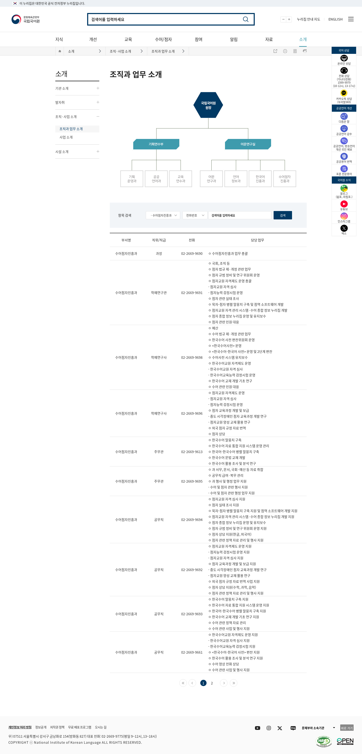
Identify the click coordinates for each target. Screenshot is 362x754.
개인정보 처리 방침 (19, 727)
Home (60, 51)
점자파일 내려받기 (295, 51)
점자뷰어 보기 (305, 51)
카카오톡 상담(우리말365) (344, 100)
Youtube (256, 728)
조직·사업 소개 (66, 116)
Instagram (268, 728)
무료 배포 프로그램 (79, 727)
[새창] (321, 738)
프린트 (285, 51)
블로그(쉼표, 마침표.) (344, 195)
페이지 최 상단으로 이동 (323, 709)
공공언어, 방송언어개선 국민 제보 (344, 147)
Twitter (280, 728)
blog (293, 728)
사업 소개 (66, 137)
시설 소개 (62, 151)
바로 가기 (347, 728)
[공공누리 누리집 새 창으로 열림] (343, 738)
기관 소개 (62, 88)
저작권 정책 (57, 727)
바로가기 (100, 51)
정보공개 (40, 727)
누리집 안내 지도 (308, 19)
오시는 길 (100, 727)
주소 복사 (275, 51)
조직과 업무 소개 (71, 128)
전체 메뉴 (351, 19)
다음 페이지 (227, 682)
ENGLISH (335, 19)
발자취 (60, 102)
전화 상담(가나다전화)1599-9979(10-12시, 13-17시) (344, 81)
